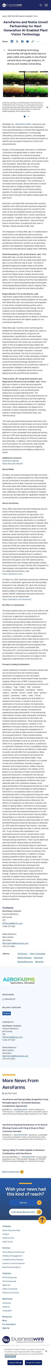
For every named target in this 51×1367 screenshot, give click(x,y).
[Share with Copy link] (33, 41)
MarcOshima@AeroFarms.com (15, 943)
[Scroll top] (42, 1220)
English (6, 1013)
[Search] (41, 5)
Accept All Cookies (33, 1362)
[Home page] (12, 5)
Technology (22, 953)
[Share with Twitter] (17, 41)
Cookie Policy (10, 1356)
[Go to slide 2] (28, 116)
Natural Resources (25, 961)
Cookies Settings (15, 1362)
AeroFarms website (10, 461)
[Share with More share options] (38, 41)
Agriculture (38, 957)
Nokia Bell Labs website (12, 463)
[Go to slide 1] (25, 116)
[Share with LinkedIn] (12, 41)
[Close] (46, 1351)
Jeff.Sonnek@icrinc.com (12, 923)
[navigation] (46, 5)
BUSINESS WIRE (23, 124)
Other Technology (37, 953)
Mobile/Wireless (24, 957)
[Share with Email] (27, 41)
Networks (39, 961)
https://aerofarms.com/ (12, 574)
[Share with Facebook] (22, 41)
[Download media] (47, 107)
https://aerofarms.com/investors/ (16, 599)
